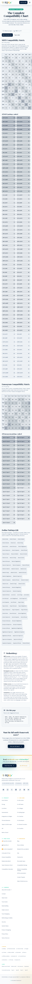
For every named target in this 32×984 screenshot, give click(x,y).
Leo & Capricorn (23, 598)
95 (19, 97)
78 (6, 57)
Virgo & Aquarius (15, 609)
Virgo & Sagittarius (22, 606)
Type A (12, 970)
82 (19, 84)
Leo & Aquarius (5, 602)
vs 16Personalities (6, 956)
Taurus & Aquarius (17, 565)
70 (6, 399)
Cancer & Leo (5, 583)
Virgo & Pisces (24, 609)
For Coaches (20, 816)
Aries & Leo (13, 542)
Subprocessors (5, 910)
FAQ (18, 853)
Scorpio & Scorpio (6, 620)
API (2, 828)
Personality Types (21, 861)
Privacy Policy (5, 934)
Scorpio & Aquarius (17, 624)
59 (26, 84)
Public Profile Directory (22, 881)
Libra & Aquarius (15, 617)
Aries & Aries (5, 539)
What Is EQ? (13, 966)
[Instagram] (7, 789)
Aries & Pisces (24, 550)
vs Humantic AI (14, 956)
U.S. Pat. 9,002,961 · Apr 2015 (8, 783)
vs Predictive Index (11, 948)
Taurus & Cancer (23, 554)
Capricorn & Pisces (18, 639)
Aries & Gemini (21, 539)
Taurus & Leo (5, 557)
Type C (21, 970)
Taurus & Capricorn (6, 565)
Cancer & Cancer (24, 580)
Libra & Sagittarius (22, 613)
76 (12, 84)
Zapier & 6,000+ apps (7, 824)
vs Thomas (11, 959)
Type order (17, 35)
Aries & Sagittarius (22, 546)
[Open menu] (29, 2)
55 (12, 57)
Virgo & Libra (5, 606)
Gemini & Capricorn (17, 576)
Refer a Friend (5, 832)
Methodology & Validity (7, 918)
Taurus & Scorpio (6, 561)
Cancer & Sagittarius (16, 587)
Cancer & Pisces (6, 594)
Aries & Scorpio (13, 546)
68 (9, 57)
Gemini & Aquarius (6, 580)
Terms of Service (5, 938)
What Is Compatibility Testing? (22, 870)
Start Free (22, 2)
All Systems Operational (16, 980)
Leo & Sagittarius (14, 598)
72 (26, 57)
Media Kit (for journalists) (23, 849)
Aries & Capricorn (6, 550)
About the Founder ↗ (7, 889)
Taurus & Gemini (14, 554)
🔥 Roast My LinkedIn (7, 841)
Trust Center (5, 901)
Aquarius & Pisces (17, 643)
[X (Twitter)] (11, 789)
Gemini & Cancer (15, 568)
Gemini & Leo (23, 568)
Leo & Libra (26, 594)
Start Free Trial (8, 765)
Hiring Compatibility (6, 857)
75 (19, 399)
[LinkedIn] (16, 789)
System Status (5, 926)
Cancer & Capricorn (6, 591)
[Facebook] (3, 789)
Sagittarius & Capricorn (7, 632)
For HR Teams (20, 804)
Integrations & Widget (7, 816)
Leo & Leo (13, 594)
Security (4, 922)
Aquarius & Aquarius (6, 643)
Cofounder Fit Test (6, 853)
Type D (26, 970)
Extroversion (20, 966)
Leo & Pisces (13, 602)
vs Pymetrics (4, 959)
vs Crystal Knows (22, 956)
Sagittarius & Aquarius (19, 632)
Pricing (3, 804)
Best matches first (7, 35)
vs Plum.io (24, 952)
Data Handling (5, 906)
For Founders (20, 828)
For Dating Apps (21, 812)
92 (9, 84)
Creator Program (21, 877)
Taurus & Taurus (5, 554)
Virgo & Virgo (21, 602)
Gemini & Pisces (15, 580)
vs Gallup (4, 948)
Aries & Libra (5, 546)
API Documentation (21, 873)
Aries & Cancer (5, 542)
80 (12, 403)
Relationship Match (6, 861)
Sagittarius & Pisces (6, 635)
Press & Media (20, 845)
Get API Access (23, 765)
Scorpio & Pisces (6, 628)
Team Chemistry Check (7, 865)
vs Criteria (4, 952)
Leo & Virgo (19, 594)
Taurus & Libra (21, 557)
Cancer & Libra (21, 583)
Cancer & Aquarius (17, 591)
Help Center (4, 897)
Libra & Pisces (24, 617)
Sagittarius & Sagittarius (17, 628)
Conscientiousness (6, 970)
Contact (4, 893)
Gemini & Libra (14, 572)
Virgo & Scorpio (13, 606)
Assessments (5, 812)
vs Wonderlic (18, 952)
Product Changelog (6, 930)
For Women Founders (22, 824)
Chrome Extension (6, 820)
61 (19, 57)
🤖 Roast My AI (5, 845)
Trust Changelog (5, 914)
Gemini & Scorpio (22, 572)
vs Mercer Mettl (10, 952)
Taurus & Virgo (13, 557)
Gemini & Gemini (6, 568)
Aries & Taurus (13, 539)
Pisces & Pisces (26, 643)
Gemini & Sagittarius (6, 576)
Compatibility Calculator (7, 869)
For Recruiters (20, 800)
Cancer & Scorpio (6, 587)
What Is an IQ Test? (6, 966)
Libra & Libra (5, 613)
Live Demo (4, 808)
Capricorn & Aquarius (7, 639)
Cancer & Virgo (13, 583)
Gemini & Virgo (5, 572)
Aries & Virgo (20, 542)
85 (29, 403)
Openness (26, 966)
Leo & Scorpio (5, 598)
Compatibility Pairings (22, 865)
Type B (17, 970)
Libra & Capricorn (6, 617)
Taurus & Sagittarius (16, 561)
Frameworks (20, 857)
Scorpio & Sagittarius (16, 620)
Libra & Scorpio (13, 613)
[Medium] (28, 789)
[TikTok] (20, 789)
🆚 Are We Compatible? (7, 849)
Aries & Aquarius (15, 550)
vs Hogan (26, 948)
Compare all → (17, 959)
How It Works (5, 800)
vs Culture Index (19, 948)
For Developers (20, 820)
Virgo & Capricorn (6, 609)
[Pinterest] (24, 789)
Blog (18, 841)
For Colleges (20, 808)
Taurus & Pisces (25, 565)
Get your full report (15, 746)
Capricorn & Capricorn (18, 635)
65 (6, 84)
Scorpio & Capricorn (6, 624)
